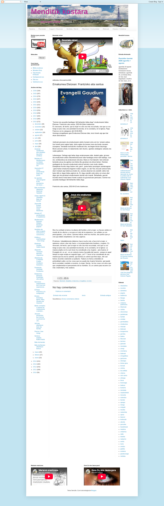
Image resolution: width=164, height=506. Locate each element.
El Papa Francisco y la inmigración (40, 291)
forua (122, 380)
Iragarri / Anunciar (56, 29)
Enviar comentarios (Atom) (70, 299)
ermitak (122, 319)
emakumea (75, 281)
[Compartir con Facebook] (65, 278)
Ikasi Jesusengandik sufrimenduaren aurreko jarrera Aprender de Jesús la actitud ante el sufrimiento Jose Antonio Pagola (126, 170)
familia (122, 300)
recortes (89, 281)
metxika (122, 456)
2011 (35, 369)
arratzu (122, 446)
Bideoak (106, 29)
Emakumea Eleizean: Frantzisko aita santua (39, 276)
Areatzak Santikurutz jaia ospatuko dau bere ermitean (40, 152)
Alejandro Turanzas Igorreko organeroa (39, 252)
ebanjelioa (68, 281)
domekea (123, 291)
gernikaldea (124, 322)
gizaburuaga (124, 454)
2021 (35, 105)
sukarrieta (123, 412)
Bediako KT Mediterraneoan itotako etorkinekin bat (40, 162)
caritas (122, 309)
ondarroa (123, 432)
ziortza (122, 368)
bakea (122, 336)
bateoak (123, 353)
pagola (122, 293)
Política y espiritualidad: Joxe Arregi (40, 239)
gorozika (123, 424)
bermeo (122, 341)
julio (36, 138)
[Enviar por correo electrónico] (58, 278)
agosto (37, 135)
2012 (35, 367)
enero (37, 358)
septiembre (39, 132)
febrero (37, 355)
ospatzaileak (124, 392)
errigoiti (122, 407)
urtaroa (122, 373)
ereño (122, 441)
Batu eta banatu (40, 342)
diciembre (38, 124)
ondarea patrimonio (123, 303)
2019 (35, 110)
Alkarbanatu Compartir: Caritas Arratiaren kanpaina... (39, 261)
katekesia (123, 295)
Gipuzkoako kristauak (37, 73)
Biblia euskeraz (38, 68)
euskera (123, 451)
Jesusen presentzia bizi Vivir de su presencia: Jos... (40, 317)
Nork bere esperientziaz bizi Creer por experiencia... (40, 284)
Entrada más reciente (60, 295)
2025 (35, 93)
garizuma (123, 358)
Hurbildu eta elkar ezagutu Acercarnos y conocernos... (40, 232)
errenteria (123, 351)
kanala (122, 400)
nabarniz (123, 439)
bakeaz (122, 385)
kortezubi (123, 419)
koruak (122, 366)
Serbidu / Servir (72, 29)
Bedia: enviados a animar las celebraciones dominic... (40, 308)
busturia (123, 388)
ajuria (122, 415)
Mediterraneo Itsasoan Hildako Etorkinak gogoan (39, 223)
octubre (37, 130)
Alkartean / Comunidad (90, 29)
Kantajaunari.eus (38, 77)
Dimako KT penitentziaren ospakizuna (40, 215)
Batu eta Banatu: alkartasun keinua (40, 346)
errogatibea (82, 281)
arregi (122, 348)
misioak (122, 326)
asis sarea (123, 375)
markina (123, 429)
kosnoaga (123, 383)
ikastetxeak (124, 427)
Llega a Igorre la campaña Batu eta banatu (40, 198)
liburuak (123, 339)
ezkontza (123, 397)
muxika (122, 410)
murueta (123, 395)
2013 (35, 364)
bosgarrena (124, 331)
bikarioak (62, 281)
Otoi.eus (35, 79)
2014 (35, 361)
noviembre (38, 127)
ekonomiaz (124, 312)
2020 (35, 107)
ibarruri (122, 417)
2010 (35, 372)
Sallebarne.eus (38, 82)
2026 (35, 91)
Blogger (93, 490)
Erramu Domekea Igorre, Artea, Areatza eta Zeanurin (40, 299)
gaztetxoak (124, 314)
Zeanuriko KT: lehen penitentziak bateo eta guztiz (39, 171)
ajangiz (122, 402)
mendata (123, 390)
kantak (122, 317)
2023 (35, 99)
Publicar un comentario (63, 291)
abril (36, 146)
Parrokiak (42, 29)
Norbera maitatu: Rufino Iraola (40, 337)
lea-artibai (123, 371)
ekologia (123, 361)
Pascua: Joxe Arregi (39, 332)
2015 (35, 121)
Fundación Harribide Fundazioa (39, 269)
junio (36, 141)
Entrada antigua (105, 295)
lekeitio (122, 437)
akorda (122, 422)
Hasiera (32, 29)
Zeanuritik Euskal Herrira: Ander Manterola (39, 207)
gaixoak (123, 344)
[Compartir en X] (63, 278)
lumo (122, 444)
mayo (37, 144)
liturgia (122, 298)
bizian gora (124, 363)
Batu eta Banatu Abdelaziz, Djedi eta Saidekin (40, 190)
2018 (35, 113)
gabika (122, 449)
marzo (37, 352)
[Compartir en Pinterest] (67, 278)
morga (122, 405)
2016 (35, 119)
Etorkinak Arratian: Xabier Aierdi (40, 245)
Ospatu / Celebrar (119, 29)
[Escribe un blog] (61, 278)
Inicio (83, 295)
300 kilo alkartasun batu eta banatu (39, 326)
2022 (35, 102)
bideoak (123, 329)
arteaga (122, 378)
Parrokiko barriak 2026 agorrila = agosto (126, 60)
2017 (35, 116)
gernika (122, 334)
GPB (121, 434)
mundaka (123, 346)
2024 (35, 96)
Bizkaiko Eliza (37, 70)
